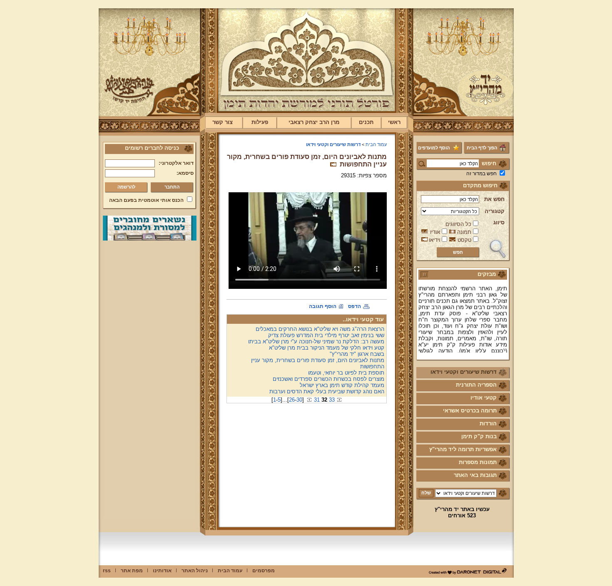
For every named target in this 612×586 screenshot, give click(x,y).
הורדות (488, 423)
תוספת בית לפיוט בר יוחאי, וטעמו (346, 373)
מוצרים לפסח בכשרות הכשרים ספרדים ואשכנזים (328, 379)
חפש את (494, 199)
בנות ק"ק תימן (479, 436)
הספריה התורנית (476, 385)
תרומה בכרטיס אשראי (470, 410)
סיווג (499, 222)
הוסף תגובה (322, 306)
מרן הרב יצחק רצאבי (314, 122)
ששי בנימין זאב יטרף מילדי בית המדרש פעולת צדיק (326, 335)
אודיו (435, 232)
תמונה (464, 232)
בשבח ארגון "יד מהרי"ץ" (357, 354)
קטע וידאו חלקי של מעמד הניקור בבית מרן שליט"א (326, 348)
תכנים (366, 122)
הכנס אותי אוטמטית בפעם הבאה (146, 200)
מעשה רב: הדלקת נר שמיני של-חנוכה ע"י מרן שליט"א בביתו (316, 341)
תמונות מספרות (478, 462)
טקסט (464, 240)
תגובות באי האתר (475, 475)
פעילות (259, 122)
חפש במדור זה (481, 173)
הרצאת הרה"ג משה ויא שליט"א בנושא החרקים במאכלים (320, 329)
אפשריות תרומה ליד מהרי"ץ (463, 449)
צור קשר (222, 122)
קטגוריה (495, 211)
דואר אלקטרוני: (176, 163)
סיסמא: (185, 173)
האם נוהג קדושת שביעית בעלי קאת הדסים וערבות (326, 391)
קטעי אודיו (483, 398)
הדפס (354, 306)
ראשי (394, 122)
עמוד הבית (376, 144)
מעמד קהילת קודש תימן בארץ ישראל (342, 385)
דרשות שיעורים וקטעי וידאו (463, 372)
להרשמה (126, 186)
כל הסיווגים (458, 224)
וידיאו (434, 240)
